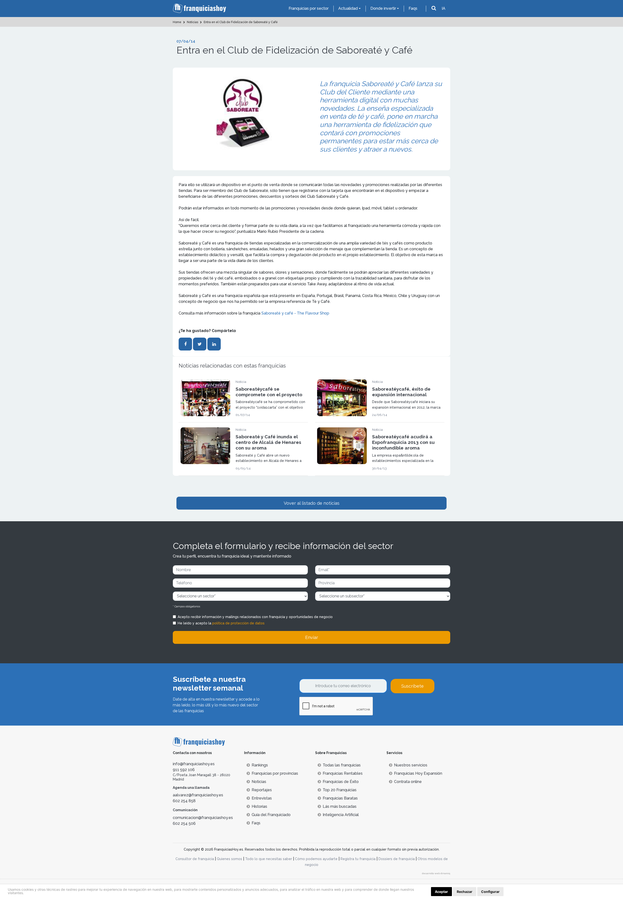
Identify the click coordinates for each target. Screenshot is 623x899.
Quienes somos (229, 859)
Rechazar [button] (464, 892)
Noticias (259, 781)
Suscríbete (412, 686)
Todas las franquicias (342, 765)
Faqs (413, 8)
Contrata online (408, 781)
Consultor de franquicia (194, 859)
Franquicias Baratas (340, 798)
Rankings (260, 765)
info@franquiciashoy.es (194, 764)
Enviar (311, 637)
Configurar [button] (490, 892)
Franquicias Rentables (343, 773)
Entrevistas (262, 798)
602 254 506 (184, 823)
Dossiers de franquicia (396, 859)
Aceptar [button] (441, 892)
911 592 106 (184, 769)
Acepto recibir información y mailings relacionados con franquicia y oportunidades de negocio (255, 617)
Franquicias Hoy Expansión (418, 773)
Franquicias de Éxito (341, 781)
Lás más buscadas (340, 806)
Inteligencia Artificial (341, 814)
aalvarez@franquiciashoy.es (198, 795)
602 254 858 (184, 801)
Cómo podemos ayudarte (316, 859)
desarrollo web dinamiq (436, 873)
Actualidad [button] (348, 8)
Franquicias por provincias (275, 773)
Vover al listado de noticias (311, 503)
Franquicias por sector (309, 8)
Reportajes (262, 790)
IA (443, 8)
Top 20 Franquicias (340, 790)
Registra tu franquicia (358, 859)
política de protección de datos (238, 623)
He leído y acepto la (221, 623)
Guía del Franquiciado (271, 814)
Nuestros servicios (410, 765)
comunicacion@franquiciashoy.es (203, 817)
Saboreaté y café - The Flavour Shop (295, 313)
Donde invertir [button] (383, 8)
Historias (259, 806)
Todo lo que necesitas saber (268, 859)
